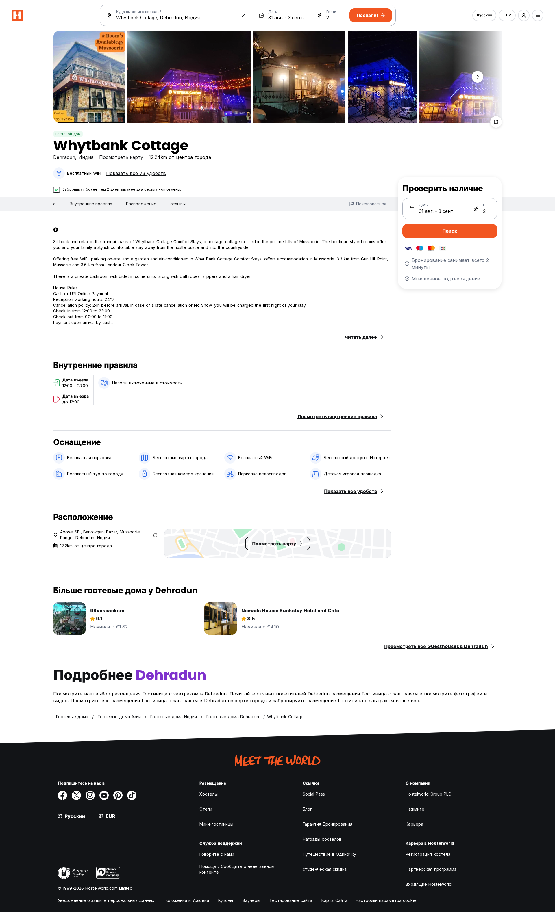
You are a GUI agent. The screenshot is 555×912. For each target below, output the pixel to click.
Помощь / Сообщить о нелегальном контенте (236, 869)
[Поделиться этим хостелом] (496, 122)
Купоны (225, 900)
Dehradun (64, 157)
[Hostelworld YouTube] (104, 795)
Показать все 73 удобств (136, 173)
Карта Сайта (334, 900)
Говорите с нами (216, 854)
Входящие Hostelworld (429, 884)
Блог (307, 809)
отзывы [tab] (178, 203)
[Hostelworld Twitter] (76, 795)
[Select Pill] (524, 15)
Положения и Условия (186, 900)
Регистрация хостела (428, 854)
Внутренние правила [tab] (91, 203)
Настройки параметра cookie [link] (386, 900)
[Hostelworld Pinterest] (118, 795)
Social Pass (314, 794)
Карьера (414, 824)
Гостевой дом (68, 134)
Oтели (205, 809)
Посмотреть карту (121, 157)
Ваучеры (251, 900)
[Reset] (244, 15)
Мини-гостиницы (216, 824)
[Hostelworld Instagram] (90, 795)
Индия (85, 157)
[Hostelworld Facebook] (62, 795)
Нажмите (415, 809)
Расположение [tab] (141, 203)
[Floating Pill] (477, 77)
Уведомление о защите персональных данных (106, 900)
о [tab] (54, 203)
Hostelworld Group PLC (428, 794)
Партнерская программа (431, 869)
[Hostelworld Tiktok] (131, 795)
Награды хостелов (322, 839)
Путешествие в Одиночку (329, 854)
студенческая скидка (325, 869)
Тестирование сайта (290, 900)
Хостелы (208, 794)
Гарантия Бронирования (327, 824)
